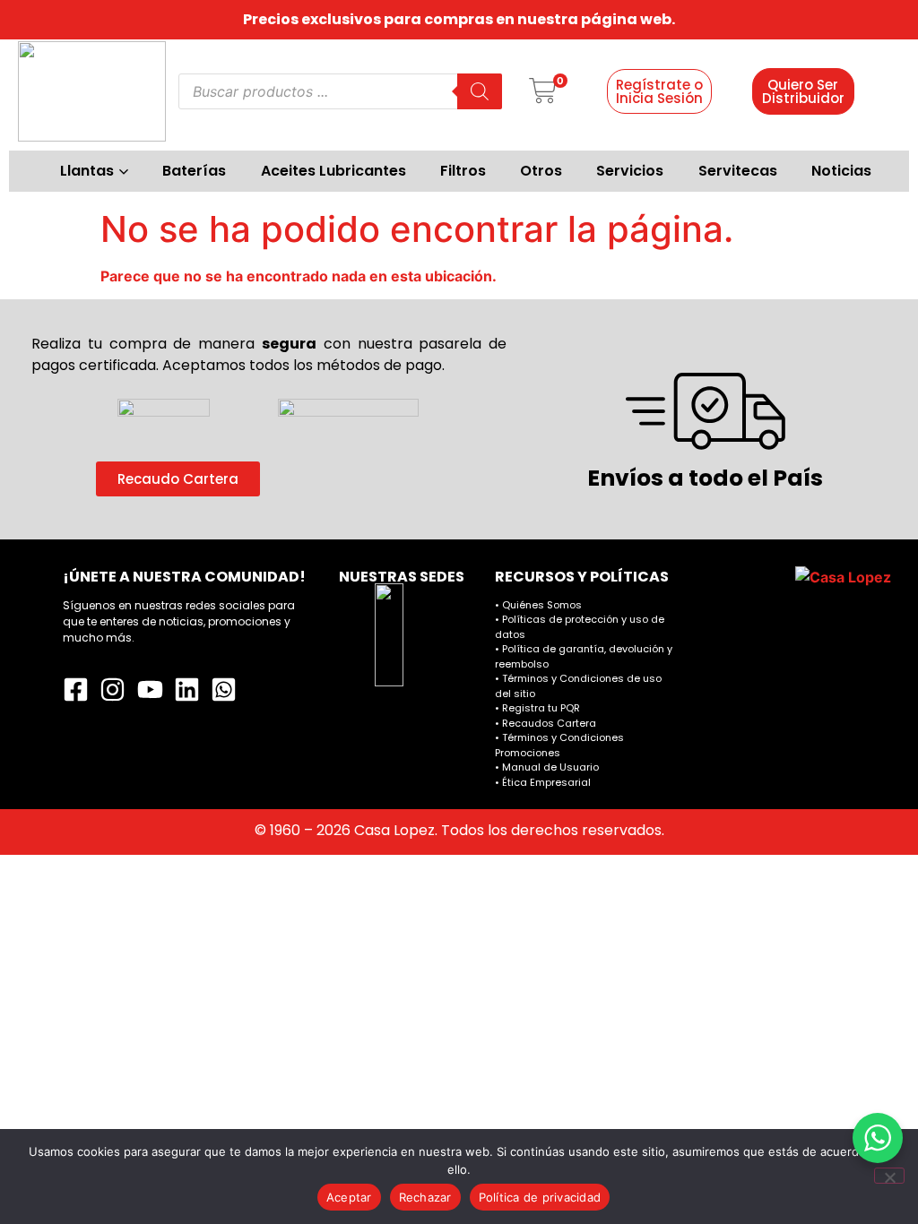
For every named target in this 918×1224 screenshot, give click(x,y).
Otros (541, 170)
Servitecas (737, 170)
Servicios (629, 170)
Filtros (463, 170)
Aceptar (349, 1197)
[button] (542, 92)
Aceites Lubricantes (333, 170)
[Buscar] (479, 91)
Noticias (841, 170)
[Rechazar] (889, 1176)
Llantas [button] (87, 170)
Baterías (194, 170)
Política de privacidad (540, 1197)
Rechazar (425, 1197)
